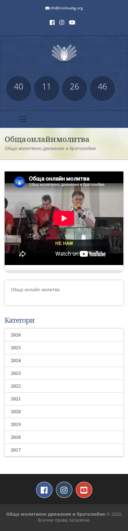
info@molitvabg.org (66, 8)
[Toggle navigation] (23, 119)
